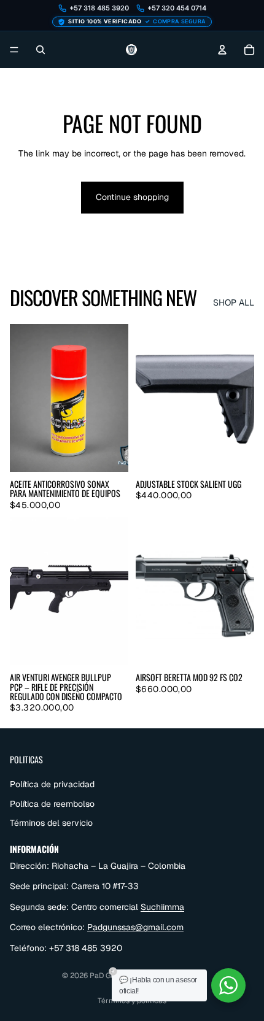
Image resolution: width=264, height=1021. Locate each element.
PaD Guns (106, 976)
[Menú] (14, 50)
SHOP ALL (233, 302)
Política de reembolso (52, 803)
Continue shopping (132, 196)
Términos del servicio (51, 822)
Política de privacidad (52, 784)
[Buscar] (40, 49)
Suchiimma (162, 906)
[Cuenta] (222, 49)
